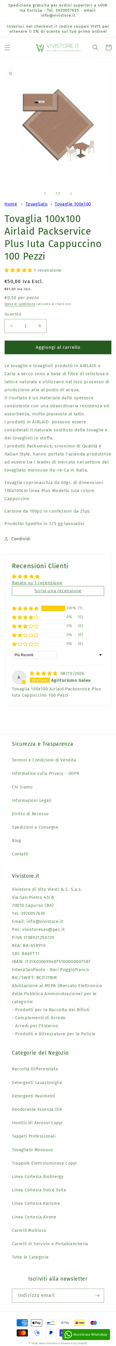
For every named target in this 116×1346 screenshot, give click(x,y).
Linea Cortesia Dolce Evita (39, 1190)
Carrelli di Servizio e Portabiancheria (50, 1243)
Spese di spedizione (19, 304)
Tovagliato (37, 204)
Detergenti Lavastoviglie (37, 1082)
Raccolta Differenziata (35, 1069)
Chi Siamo (22, 787)
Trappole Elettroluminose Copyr (44, 1163)
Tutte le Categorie (30, 1257)
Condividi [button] (20, 538)
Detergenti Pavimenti (33, 1096)
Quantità (12, 314)
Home (10, 204)
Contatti (20, 854)
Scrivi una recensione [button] (58, 590)
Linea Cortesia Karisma (36, 1203)
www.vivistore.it (49, 1343)
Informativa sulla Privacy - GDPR (45, 773)
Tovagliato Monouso (32, 1149)
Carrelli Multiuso (29, 1230)
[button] (7, 47)
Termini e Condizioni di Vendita (44, 760)
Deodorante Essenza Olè (37, 1109)
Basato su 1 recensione (37, 582)
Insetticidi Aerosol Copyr (37, 1122)
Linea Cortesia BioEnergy (37, 1176)
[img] (44, 673)
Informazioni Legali (31, 800)
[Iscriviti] (97, 1296)
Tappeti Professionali (34, 1136)
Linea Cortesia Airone (34, 1217)
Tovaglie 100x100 (73, 204)
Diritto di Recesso (30, 813)
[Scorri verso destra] (71, 193)
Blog (16, 840)
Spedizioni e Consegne (35, 827)
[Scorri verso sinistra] (44, 193)
